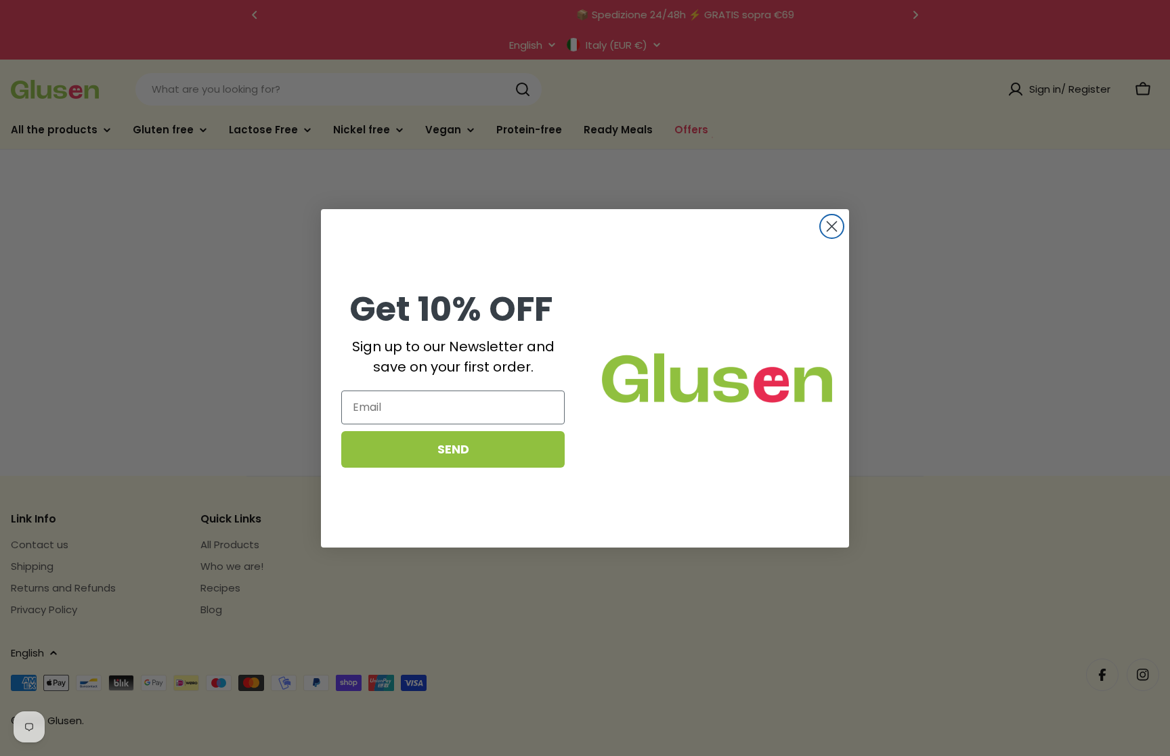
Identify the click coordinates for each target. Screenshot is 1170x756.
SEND (453, 449)
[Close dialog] (832, 226)
